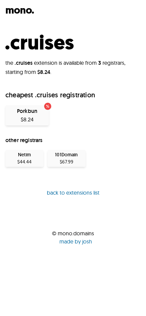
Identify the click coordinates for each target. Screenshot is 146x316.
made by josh (75, 241)
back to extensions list (73, 192)
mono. (19, 10)
